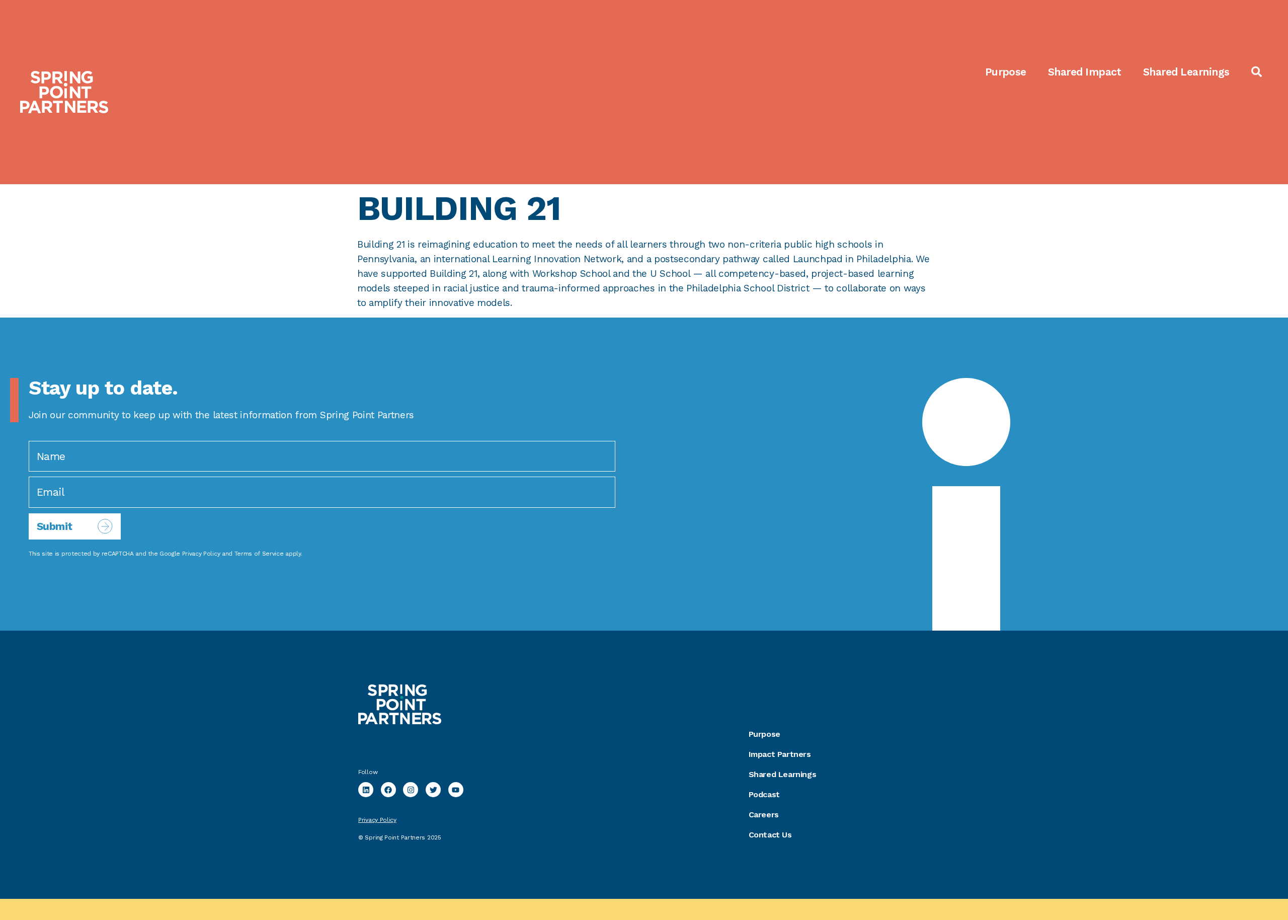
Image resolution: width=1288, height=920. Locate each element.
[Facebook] (388, 789)
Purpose (1005, 71)
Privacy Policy (201, 553)
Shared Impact (1084, 71)
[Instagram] (410, 789)
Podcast (764, 794)
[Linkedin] (365, 789)
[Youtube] (455, 789)
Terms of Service (259, 553)
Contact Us (770, 834)
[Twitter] (433, 789)
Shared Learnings (1186, 71)
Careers (764, 814)
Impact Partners (780, 754)
